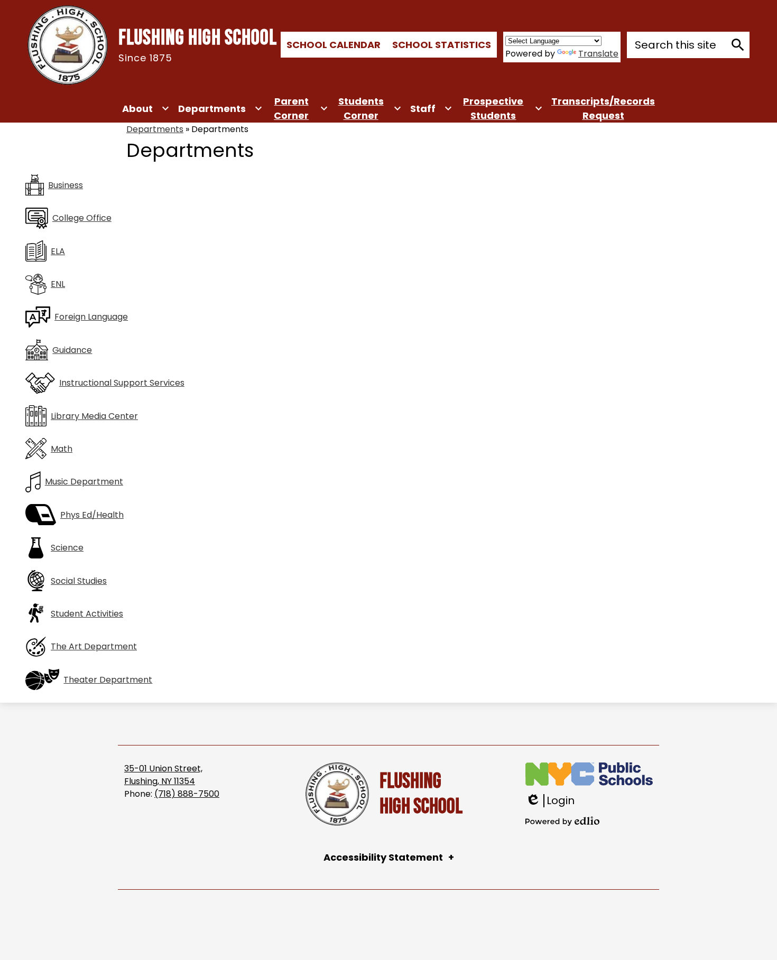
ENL (58, 284)
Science (67, 548)
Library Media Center (94, 416)
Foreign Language (91, 317)
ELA (58, 251)
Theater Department (107, 680)
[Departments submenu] (220, 108)
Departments (154, 129)
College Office (82, 218)
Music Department (84, 482)
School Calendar (333, 44)
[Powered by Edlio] (562, 821)
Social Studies (79, 581)
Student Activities (87, 614)
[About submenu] (146, 108)
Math (61, 449)
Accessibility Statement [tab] (383, 857)
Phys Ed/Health (92, 515)
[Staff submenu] (431, 108)
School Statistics (441, 44)
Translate (598, 54)
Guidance (72, 350)
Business (65, 185)
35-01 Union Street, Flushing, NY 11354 (163, 774)
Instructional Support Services (121, 383)
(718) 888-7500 (186, 794)
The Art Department (94, 646)
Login (550, 800)
